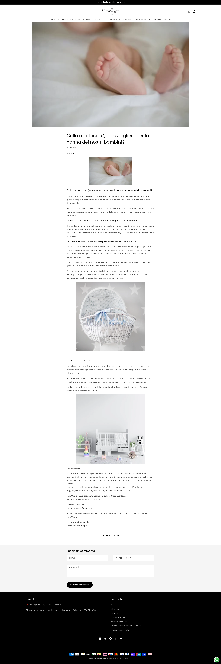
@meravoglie (83, 522)
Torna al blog (112, 535)
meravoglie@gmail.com (82, 508)
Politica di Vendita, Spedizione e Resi (126, 626)
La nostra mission (118, 617)
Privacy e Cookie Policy (120, 630)
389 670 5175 (82, 505)
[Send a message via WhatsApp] (217, 660)
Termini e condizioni (119, 622)
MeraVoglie (82, 526)
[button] (28, 11)
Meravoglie (97, 658)
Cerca (113, 605)
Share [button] (71, 153)
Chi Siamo (115, 609)
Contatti (114, 613)
